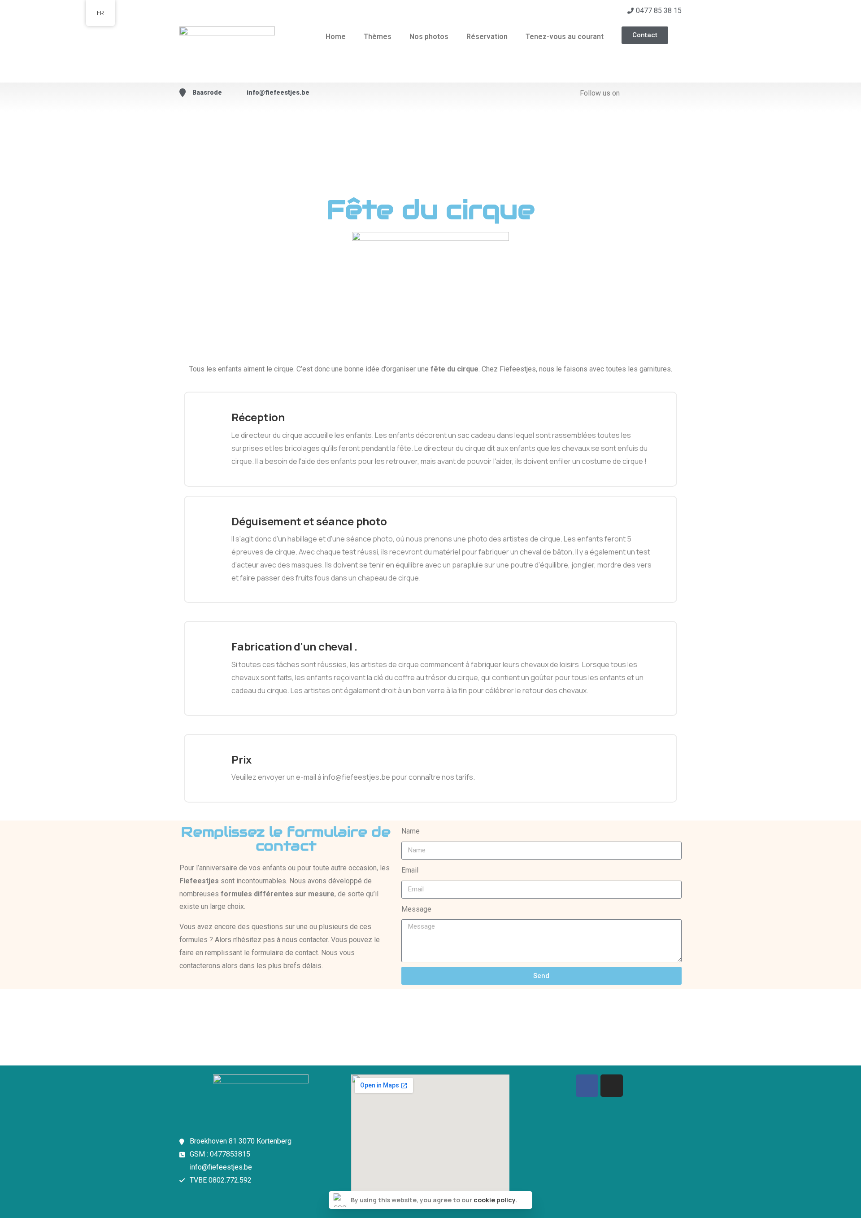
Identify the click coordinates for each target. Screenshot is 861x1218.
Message (416, 909)
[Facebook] (587, 1085)
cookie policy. (495, 1200)
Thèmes (377, 36)
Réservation (487, 36)
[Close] (524, 1200)
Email (409, 870)
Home (336, 36)
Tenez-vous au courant (565, 36)
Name (410, 831)
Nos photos (428, 36)
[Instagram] (611, 1085)
